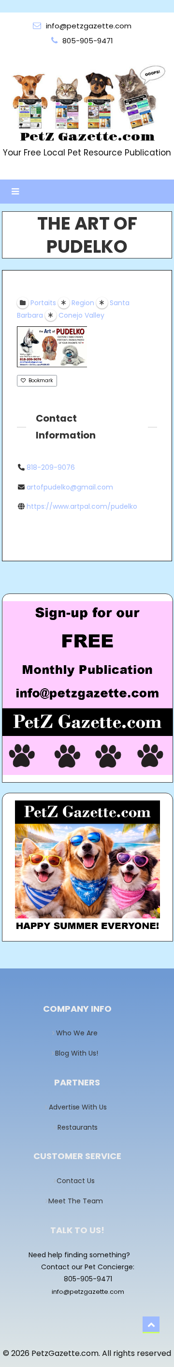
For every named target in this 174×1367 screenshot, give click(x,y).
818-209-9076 (51, 467)
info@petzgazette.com (88, 1291)
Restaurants (80, 1127)
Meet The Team (79, 1201)
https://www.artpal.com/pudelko (82, 506)
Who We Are (80, 1033)
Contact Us (79, 1181)
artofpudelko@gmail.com (70, 487)
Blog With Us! (79, 1053)
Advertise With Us (80, 1107)
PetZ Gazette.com (87, 137)
